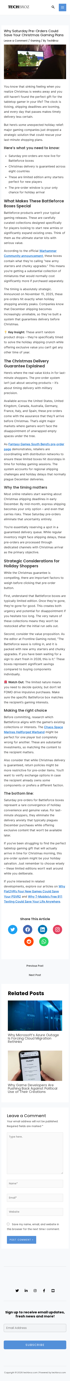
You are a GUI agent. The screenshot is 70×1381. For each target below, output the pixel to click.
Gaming (35, 41)
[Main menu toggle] (62, 7)
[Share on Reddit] (29, 941)
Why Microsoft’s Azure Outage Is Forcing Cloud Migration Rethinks (33, 1038)
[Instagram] (35, 1290)
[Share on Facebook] (27, 929)
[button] (53, 7)
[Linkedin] (26, 1290)
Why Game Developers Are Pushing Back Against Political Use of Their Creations (32, 1088)
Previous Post (35, 966)
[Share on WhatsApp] (44, 941)
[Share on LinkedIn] (42, 929)
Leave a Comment (16, 41)
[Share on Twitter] (12, 929)
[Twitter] (17, 1290)
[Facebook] (44, 1290)
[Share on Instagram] (57, 929)
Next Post (35, 975)
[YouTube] (53, 1290)
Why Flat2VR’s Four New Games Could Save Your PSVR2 (34, 891)
